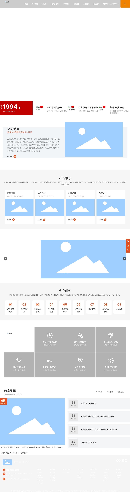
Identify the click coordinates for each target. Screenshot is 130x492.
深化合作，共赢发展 (88, 443)
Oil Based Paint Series (45, 196)
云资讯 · (46, 491)
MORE (9, 156)
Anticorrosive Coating (15, 196)
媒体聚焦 (121, 392)
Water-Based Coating (76, 196)
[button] (125, 50)
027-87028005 (112, 4)
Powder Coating (105, 196)
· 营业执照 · (37, 491)
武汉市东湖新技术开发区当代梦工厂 (18, 479)
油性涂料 (41, 193)
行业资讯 (110, 392)
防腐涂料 (11, 193)
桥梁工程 (109, 237)
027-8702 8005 (12, 470)
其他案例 (120, 237)
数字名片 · (60, 491)
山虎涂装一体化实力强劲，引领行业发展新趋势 (99, 430)
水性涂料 (72, 193)
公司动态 (99, 392)
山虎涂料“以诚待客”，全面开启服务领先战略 (98, 417)
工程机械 (85, 237)
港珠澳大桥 (8, 251)
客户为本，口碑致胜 (88, 404)
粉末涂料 (102, 193)
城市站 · (53, 491)
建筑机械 (97, 237)
